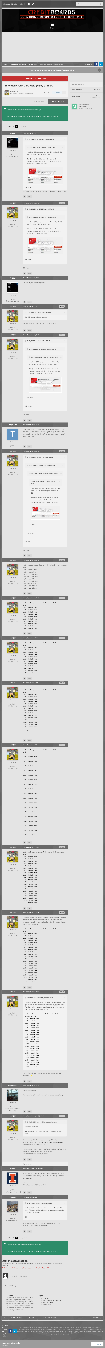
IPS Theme (5, 1325)
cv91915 (15, 91)
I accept (98, 1344)
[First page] (5, 126)
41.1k (13, 224)
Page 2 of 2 (24, 126)
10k (13, 154)
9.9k (13, 446)
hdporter (13, 1197)
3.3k (13, 1190)
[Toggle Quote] (26, 139)
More (52, 28)
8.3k (13, 1218)
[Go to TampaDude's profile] (12, 434)
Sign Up (22, 4)
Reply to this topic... (20, 1276)
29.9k (13, 1107)
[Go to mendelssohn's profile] (12, 1095)
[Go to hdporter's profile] (12, 1206)
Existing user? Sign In (10, 4)
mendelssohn (12, 1085)
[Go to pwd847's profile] (12, 1178)
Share (47, 92)
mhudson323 (83, 106)
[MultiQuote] (24, 196)
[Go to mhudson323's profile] (74, 106)
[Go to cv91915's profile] (7, 92)
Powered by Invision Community (60, 1335)
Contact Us (5, 1337)
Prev (9, 126)
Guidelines (5, 1345)
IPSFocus (4, 1329)
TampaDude (12, 424)
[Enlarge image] (45, 175)
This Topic (93, 4)
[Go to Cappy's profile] (12, 142)
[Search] (101, 4)
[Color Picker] (33, 4)
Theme (4, 1331)
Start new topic (39, 101)
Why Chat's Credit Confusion (52, 1300)
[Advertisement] (52, 47)
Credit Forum (29, 94)
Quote (29, 196)
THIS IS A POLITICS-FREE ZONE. (35, 78)
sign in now (47, 1263)
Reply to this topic (58, 101)
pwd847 (12, 1168)
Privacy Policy (47, 1304)
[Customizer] (28, 4)
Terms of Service (48, 1302)
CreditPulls (46, 1298)
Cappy (12, 133)
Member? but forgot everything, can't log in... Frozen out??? (51, 70)
